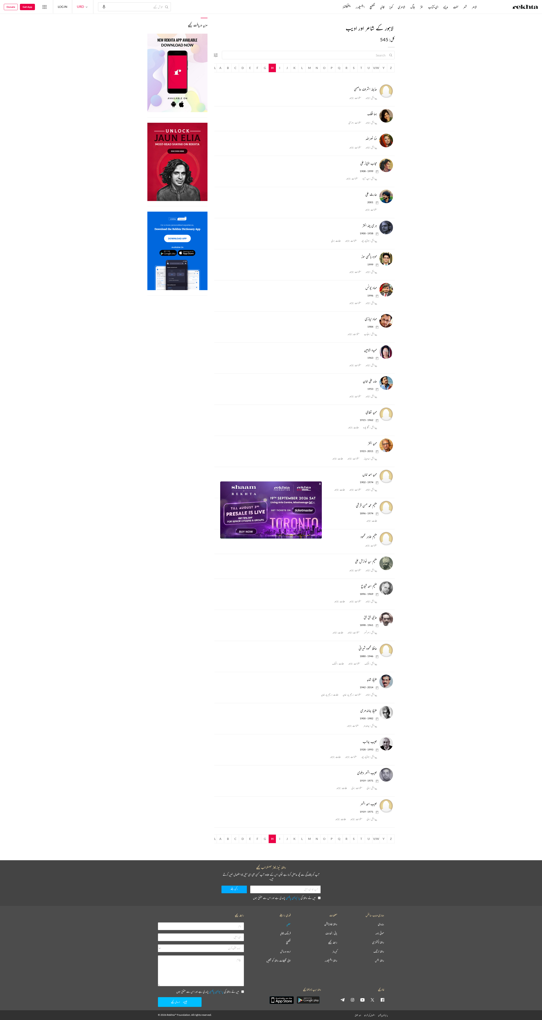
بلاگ (412, 7)
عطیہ (288, 924)
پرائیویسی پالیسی (293, 898)
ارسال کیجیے (175, 1002)
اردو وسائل (285, 951)
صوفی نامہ (379, 933)
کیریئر (334, 951)
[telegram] (342, 999)
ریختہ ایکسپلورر (331, 960)
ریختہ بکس (379, 960)
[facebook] (382, 999)
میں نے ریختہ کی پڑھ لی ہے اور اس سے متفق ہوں (284, 898)
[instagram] (352, 999)
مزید (335, 7)
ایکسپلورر (360, 7)
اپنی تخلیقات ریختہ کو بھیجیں (278, 960)
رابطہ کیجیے (332, 942)
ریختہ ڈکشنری (378, 942)
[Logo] (525, 7)
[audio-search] (104, 6)
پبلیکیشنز (347, 7)
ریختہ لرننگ (378, 951)
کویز (391, 7)
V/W (376, 68)
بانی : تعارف (331, 933)
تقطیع (372, 7)
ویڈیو (445, 7)
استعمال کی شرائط (369, 1015)
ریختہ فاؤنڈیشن (330, 924)
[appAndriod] (308, 1000)
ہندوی (381, 924)
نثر (421, 7)
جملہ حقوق (358, 1015)
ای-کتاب (433, 7)
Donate (11, 6)
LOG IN (62, 6)
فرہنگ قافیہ (285, 933)
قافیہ (382, 7)
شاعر (474, 7)
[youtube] (362, 999)
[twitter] (372, 999)
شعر (465, 7)
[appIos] (282, 1000)
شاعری (401, 7)
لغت (455, 7)
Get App (27, 6)
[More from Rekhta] (44, 7)
